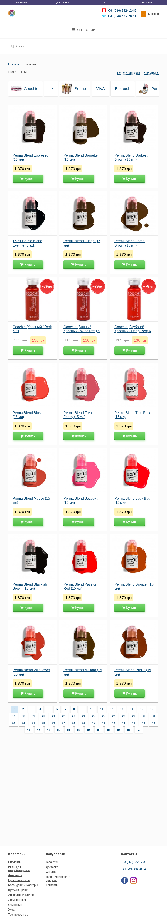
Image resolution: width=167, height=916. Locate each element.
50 (58, 729)
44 (133, 722)
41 (103, 722)
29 (133, 716)
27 (113, 716)
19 (33, 716)
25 (93, 716)
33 (23, 722)
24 (83, 716)
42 (113, 722)
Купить (29, 179)
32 (13, 722)
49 (48, 729)
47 (28, 729)
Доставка (62, 2)
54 (98, 729)
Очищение (15, 904)
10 (91, 709)
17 (13, 716)
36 (53, 722)
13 (121, 709)
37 (63, 722)
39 (83, 722)
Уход (11, 909)
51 (68, 729)
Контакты (146, 2)
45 (143, 722)
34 (33, 722)
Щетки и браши (18, 890)
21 (53, 716)
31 (153, 716)
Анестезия (15, 875)
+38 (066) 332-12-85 (133, 862)
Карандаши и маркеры (23, 885)
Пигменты (14, 862)
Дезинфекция (17, 899)
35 (43, 722)
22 (63, 716)
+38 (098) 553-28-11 (133, 868)
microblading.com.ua (12, 13)
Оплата (104, 2)
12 (111, 709)
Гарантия (21, 2)
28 (123, 716)
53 (88, 729)
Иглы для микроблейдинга (19, 868)
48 (38, 729)
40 (93, 722)
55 (108, 729)
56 (118, 729)
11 (101, 709)
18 (23, 716)
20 (43, 716)
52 (78, 729)
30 (143, 716)
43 (123, 722)
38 (73, 722)
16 (151, 709)
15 (141, 709)
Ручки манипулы (19, 880)
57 (128, 729)
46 (153, 722)
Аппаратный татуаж (21, 894)
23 (73, 716)
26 (103, 716)
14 (131, 709)
